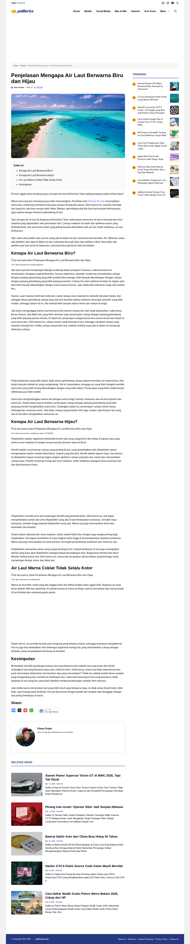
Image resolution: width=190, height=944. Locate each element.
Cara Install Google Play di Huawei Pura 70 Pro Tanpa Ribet (150, 122)
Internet (135, 11)
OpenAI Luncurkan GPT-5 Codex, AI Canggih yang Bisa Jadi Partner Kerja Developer (151, 110)
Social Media (103, 11)
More (163, 11)
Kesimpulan (25, 184)
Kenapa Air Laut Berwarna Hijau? (36, 175)
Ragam (23, 66)
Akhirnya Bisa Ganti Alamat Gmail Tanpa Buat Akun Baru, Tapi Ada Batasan (151, 170)
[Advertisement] (95, 37)
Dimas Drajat (19, 87)
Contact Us (174, 939)
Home (76, 11)
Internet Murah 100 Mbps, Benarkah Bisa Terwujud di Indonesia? (150, 86)
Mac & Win (121, 11)
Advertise (132, 939)
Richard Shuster (96, 201)
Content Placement (145, 939)
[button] (175, 11)
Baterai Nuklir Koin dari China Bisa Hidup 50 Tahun (81, 836)
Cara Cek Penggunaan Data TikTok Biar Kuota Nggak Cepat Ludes (152, 146)
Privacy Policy (161, 939)
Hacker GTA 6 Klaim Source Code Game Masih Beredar (84, 866)
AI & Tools (150, 11)
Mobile (88, 11)
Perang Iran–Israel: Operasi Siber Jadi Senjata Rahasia (84, 807)
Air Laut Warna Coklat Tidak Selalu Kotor (40, 180)
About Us (122, 939)
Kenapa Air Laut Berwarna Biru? (36, 170)
